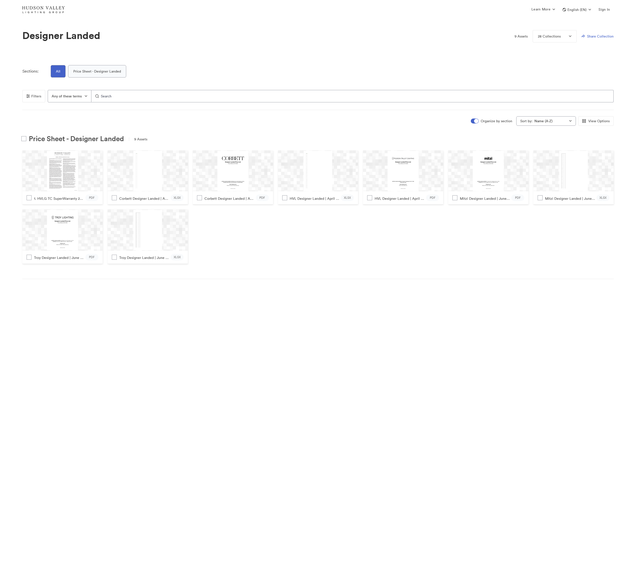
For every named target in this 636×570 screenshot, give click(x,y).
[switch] (492, 121)
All (58, 71)
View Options (599, 121)
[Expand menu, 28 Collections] (566, 36)
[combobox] (69, 96)
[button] (577, 9)
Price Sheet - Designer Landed (97, 71)
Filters (36, 96)
